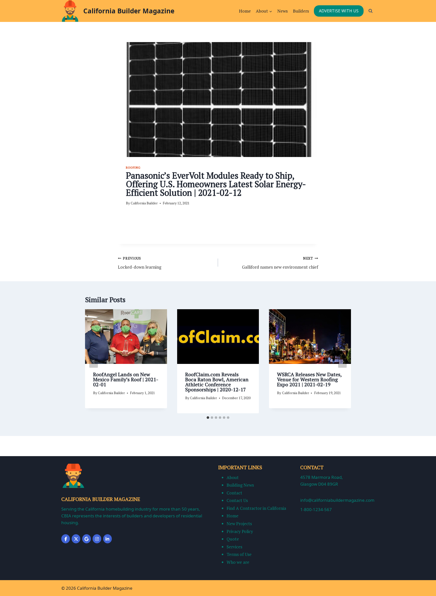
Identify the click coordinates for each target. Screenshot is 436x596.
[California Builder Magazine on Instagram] (97, 538)
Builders (301, 11)
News (282, 11)
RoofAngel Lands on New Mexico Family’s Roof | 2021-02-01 (125, 379)
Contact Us (237, 500)
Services (234, 547)
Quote (233, 539)
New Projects (239, 523)
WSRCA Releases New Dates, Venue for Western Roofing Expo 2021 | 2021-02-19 (309, 379)
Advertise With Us (339, 11)
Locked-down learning (139, 263)
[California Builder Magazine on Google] (86, 538)
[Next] (342, 361)
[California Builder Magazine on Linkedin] (107, 538)
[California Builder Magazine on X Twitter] (76, 538)
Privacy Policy (240, 531)
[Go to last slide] (93, 361)
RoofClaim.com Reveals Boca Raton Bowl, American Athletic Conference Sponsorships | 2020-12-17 (217, 382)
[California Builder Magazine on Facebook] (65, 538)
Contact (234, 493)
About (233, 477)
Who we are (238, 562)
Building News (240, 485)
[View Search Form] (370, 11)
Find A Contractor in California (256, 508)
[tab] (208, 417)
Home (245, 11)
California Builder (144, 203)
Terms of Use (239, 554)
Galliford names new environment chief (280, 263)
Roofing (133, 167)
